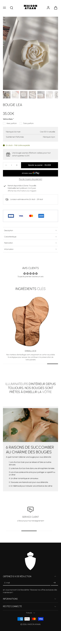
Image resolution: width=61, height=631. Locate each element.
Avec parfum (12, 123)
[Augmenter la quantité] (17, 165)
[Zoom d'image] (30, 53)
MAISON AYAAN (33, 624)
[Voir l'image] (6, 94)
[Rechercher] (11, 8)
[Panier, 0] (55, 7)
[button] (4, 8)
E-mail (7, 583)
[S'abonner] (54, 583)
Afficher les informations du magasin (22, 191)
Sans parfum (28, 123)
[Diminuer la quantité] (6, 165)
